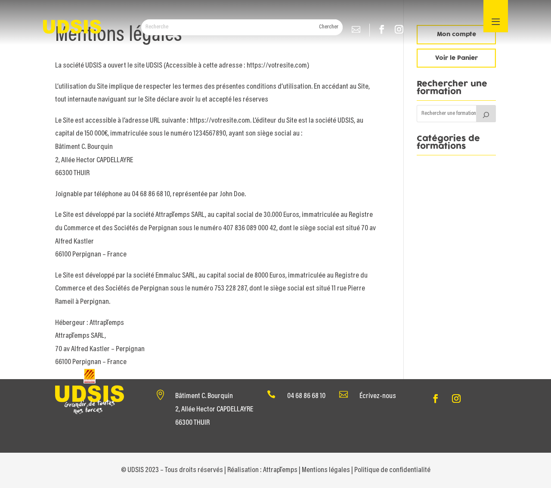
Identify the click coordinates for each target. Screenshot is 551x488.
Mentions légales (326, 470)
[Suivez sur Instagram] (401, 30)
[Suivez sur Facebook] (384, 30)
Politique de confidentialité (392, 470)
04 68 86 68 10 (306, 396)
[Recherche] (486, 113)
